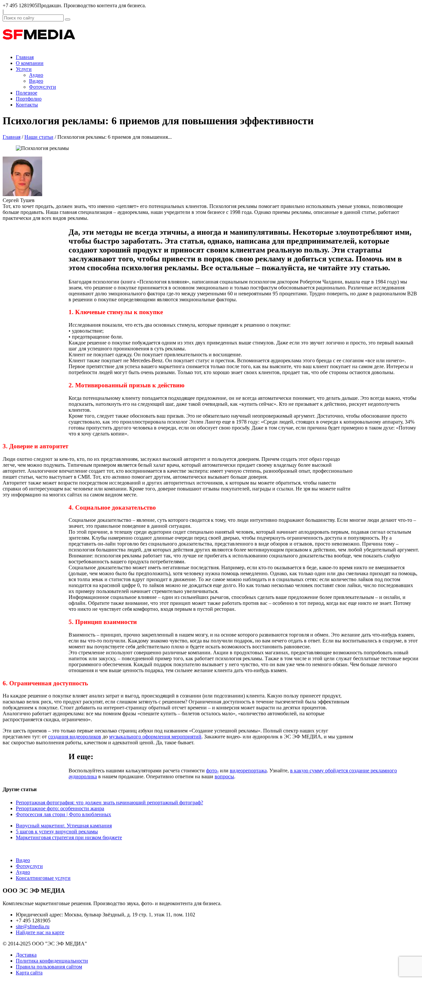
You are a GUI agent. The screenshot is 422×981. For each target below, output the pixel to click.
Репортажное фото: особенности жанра (60, 808)
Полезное (26, 93)
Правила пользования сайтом (49, 966)
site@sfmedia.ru (32, 926)
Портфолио (29, 99)
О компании (30, 63)
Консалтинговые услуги (43, 878)
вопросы (224, 776)
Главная (25, 57)
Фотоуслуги (42, 87)
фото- (212, 770)
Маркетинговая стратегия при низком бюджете (69, 837)
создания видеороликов (74, 736)
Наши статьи (38, 137)
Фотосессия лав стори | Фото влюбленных (63, 814)
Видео (36, 81)
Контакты (27, 104)
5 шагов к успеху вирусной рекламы (57, 831)
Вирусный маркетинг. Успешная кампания (64, 825)
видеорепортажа (248, 770)
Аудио (36, 75)
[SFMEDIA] (39, 46)
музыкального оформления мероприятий (155, 736)
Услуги (24, 69)
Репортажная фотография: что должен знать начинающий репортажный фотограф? (109, 802)
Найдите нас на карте (40, 932)
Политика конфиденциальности (52, 961)
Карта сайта (29, 972)
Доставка (26, 955)
